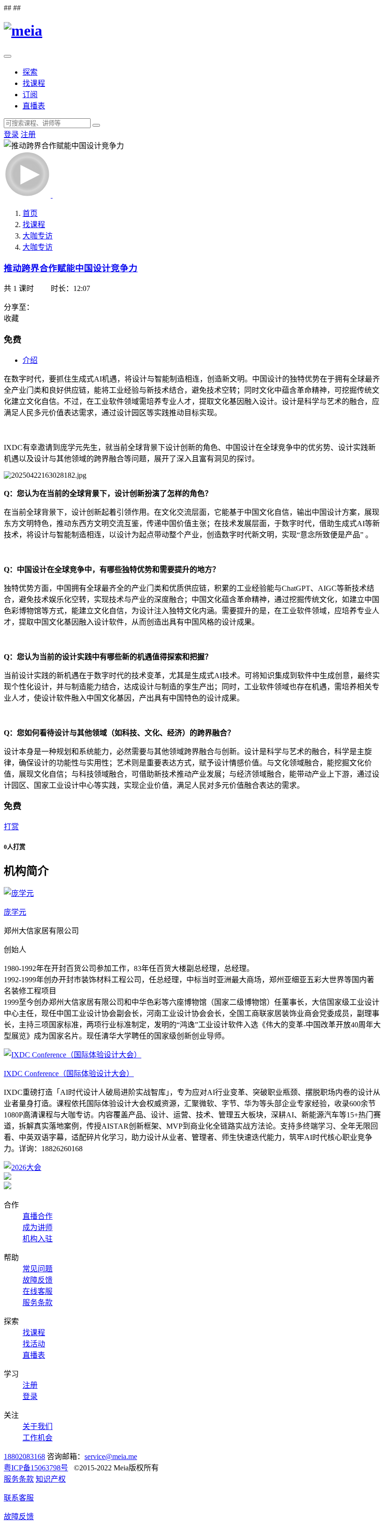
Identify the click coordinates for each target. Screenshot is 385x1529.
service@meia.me (111, 1456)
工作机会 (38, 1438)
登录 (11, 134)
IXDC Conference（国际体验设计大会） (69, 1074)
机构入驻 (38, 1239)
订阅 (30, 95)
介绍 (30, 360)
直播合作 (38, 1216)
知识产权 (51, 1479)
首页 (30, 213)
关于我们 (38, 1426)
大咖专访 (38, 236)
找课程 (34, 83)
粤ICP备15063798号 (36, 1468)
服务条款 (38, 1303)
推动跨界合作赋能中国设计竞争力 (71, 268)
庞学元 (15, 912)
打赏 (11, 827)
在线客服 (38, 1291)
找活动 (34, 1344)
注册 (28, 134)
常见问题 (38, 1269)
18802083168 (24, 1456)
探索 (30, 72)
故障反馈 (38, 1280)
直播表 (34, 106)
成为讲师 (38, 1227)
